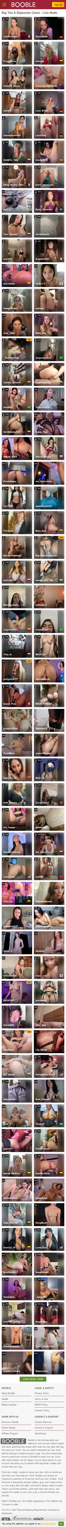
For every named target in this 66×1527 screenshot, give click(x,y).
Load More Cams (33, 1379)
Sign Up (58, 4)
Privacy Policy (42, 1393)
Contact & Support (44, 1427)
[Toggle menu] (4, 4)
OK (61, 1523)
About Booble (8, 1393)
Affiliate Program (10, 1433)
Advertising (40, 1433)
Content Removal (43, 1422)
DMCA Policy (41, 1404)
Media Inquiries (9, 1404)
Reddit (5, 1399)
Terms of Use (41, 1399)
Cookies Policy (42, 1410)
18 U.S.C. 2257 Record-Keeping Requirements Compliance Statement (30, 1511)
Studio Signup (8, 1427)
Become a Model (10, 1422)
